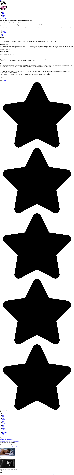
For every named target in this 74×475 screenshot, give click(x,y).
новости (3, 425)
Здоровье (3, 15)
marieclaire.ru (5, 80)
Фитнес (3, 12)
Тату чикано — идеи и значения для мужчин (6, 439)
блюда (3, 415)
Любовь (3, 16)
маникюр (3, 423)
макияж (3, 422)
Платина (3, 31)
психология (3, 428)
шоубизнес (3, 434)
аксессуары (3, 414)
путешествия (4, 429)
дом (2, 417)
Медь (3, 34)
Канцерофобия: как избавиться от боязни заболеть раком (8, 471)
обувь (3, 426)
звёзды (3, 418)
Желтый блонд (4, 35)
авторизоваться (15, 411)
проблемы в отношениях (5, 427)
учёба (3, 433)
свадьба (3, 431)
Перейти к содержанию (3, 0)
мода (2, 424)
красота (3, 420)
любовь (3, 421)
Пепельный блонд (4, 33)
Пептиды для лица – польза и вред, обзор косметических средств (9, 441)
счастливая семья (4, 432)
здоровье (3, 419)
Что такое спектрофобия (3, 468)
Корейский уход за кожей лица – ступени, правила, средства (9, 446)
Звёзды (3, 11)
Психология (4, 14)
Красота (3, 13)
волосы (3, 416)
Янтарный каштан (4, 32)
